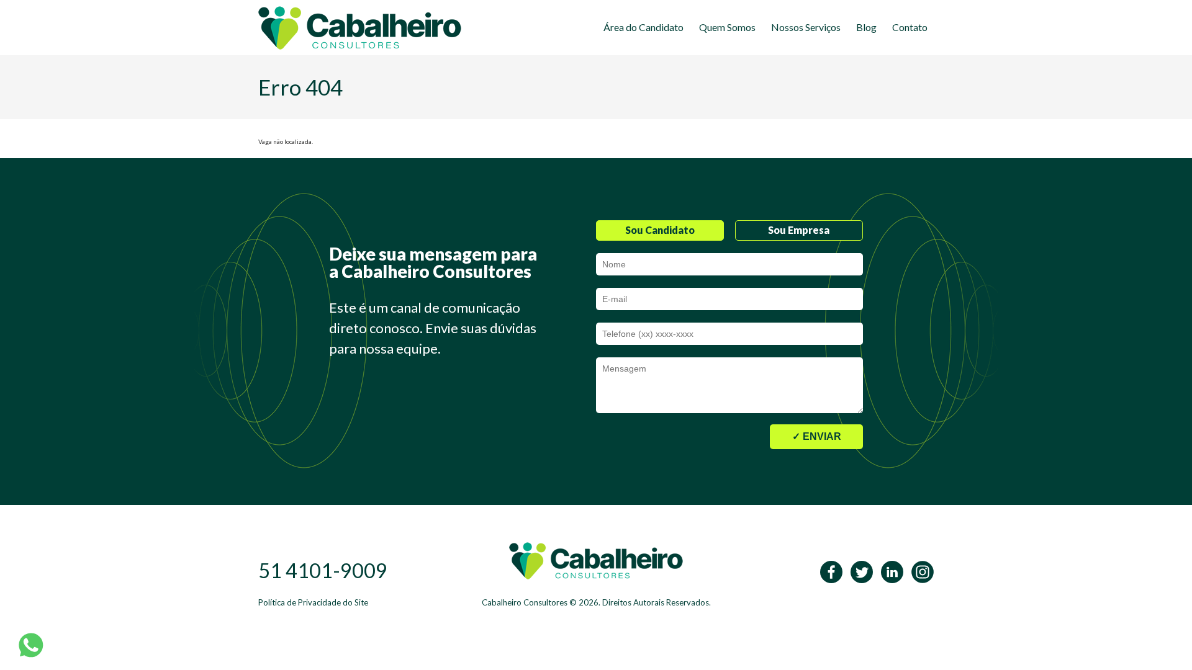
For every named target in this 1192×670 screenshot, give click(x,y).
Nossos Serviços (806, 27)
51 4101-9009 (322, 570)
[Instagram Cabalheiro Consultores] (919, 571)
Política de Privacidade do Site (313, 602)
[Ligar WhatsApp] (31, 644)
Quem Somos (727, 27)
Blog (866, 27)
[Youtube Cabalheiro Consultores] (889, 571)
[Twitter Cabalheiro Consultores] (858, 571)
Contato (910, 27)
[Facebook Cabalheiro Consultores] (828, 571)
